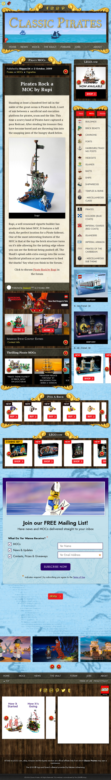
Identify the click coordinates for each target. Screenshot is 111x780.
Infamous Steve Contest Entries (25, 338)
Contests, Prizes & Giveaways (30, 556)
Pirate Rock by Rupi (44, 269)
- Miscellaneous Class (94, 199)
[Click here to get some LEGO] (91, 286)
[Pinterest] (63, 8)
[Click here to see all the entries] (66, 342)
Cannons (91, 134)
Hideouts (90, 157)
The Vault (55, 675)
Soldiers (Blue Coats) (93, 217)
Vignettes (31, 72)
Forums (66, 47)
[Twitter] (63, 690)
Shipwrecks (92, 184)
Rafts (88, 171)
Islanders (91, 235)
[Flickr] (58, 8)
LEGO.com (55, 434)
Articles (103, 114)
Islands (89, 164)
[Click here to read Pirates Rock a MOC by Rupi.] (66, 72)
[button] (33, 311)
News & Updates (23, 550)
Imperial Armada (95, 242)
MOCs (35, 47)
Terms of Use (79, 577)
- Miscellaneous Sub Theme (94, 260)
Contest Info (13, 342)
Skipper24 (24, 68)
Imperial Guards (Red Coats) (94, 227)
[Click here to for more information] (91, 78)
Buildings (91, 121)
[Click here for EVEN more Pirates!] (66, 353)
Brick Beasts (92, 128)
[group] (37, 301)
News (24, 47)
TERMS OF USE (86, 681)
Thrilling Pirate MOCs (21, 352)
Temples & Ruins (94, 191)
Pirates (10, 72)
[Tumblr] (69, 690)
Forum (73, 675)
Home (12, 47)
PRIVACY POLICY (101, 681)
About (98, 47)
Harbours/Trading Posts (94, 150)
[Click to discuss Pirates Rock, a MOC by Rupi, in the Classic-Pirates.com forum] (37, 175)
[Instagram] (52, 8)
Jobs (77, 47)
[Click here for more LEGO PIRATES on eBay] (55, 596)
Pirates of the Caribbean (93, 250)
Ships (88, 177)
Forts (88, 141)
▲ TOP (6, 681)
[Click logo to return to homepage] (55, 21)
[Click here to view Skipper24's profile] (9, 287)
